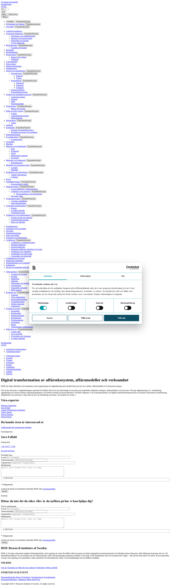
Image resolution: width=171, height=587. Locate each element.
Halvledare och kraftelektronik (23, 36)
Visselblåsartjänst (18, 302)
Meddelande (6, 465)
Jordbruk (9, 125)
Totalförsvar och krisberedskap (18, 215)
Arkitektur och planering (20, 191)
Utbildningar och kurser (15, 258)
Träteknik (15, 59)
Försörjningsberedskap (20, 220)
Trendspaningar (17, 320)
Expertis (9, 358)
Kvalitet (14, 276)
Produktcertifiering (18, 245)
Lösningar (10, 363)
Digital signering (17, 304)
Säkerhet (14, 281)
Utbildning (10, 367)
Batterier (19, 76)
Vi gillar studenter (18, 338)
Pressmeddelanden (8, 577)
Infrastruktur (11, 120)
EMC (13, 101)
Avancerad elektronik (14, 34)
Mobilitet (14, 170)
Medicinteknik (16, 118)
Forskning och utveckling (16, 229)
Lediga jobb (16, 332)
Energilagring (16, 73)
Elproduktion (16, 81)
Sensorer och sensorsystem (21, 38)
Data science (11, 64)
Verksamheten (11, 272)
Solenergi (20, 85)
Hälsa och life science (14, 111)
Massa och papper (18, 109)
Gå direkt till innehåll (9, 2)
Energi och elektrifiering (15, 71)
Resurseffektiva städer (19, 184)
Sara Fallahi (5, 408)
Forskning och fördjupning (16, 238)
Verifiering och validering (21, 252)
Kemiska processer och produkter (24, 132)
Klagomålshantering (19, 299)
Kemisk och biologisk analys (22, 130)
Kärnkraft (20, 83)
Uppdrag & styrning (19, 274)
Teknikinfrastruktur (13, 233)
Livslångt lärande (18, 210)
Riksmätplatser (17, 163)
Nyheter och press (13, 309)
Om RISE (10, 27)
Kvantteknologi (12, 137)
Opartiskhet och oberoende (21, 254)
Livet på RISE (16, 334)
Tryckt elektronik (18, 43)
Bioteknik (10, 50)
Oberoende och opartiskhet (21, 283)
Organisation (16, 285)
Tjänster (9, 360)
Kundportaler (6, 4)
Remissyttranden (17, 316)
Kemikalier (10, 128)
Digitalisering (11, 68)
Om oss (4, 568)
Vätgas (19, 78)
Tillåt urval (85, 318)
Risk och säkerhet (18, 222)
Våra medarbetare (18, 297)
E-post (3, 457)
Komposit (15, 151)
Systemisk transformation (16, 206)
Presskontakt (16, 313)
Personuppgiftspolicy (9, 579)
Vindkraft (20, 88)
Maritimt (9, 144)
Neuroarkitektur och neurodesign (29, 194)
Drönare (14, 99)
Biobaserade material (19, 156)
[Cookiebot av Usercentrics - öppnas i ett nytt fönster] (128, 268)
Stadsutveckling (12, 187)
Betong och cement (18, 57)
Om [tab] (123, 276)
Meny (4, 14)
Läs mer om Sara (7, 451)
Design (14, 208)
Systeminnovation (13, 199)
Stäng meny (13, 14)
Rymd (8, 179)
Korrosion (15, 158)
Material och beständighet (16, 146)
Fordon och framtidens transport (18, 94)
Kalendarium (16, 318)
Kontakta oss (11, 292)
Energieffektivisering (19, 92)
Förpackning (11, 106)
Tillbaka (5, 17)
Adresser (14, 295)
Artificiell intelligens (14, 31)
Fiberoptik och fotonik (20, 41)
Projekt (9, 365)
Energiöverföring (18, 90)
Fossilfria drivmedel (19, 48)
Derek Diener (6, 417)
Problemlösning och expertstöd (18, 263)
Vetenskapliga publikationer (22, 327)
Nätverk (9, 374)
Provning (9, 231)
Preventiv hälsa (17, 196)
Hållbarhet (15, 279)
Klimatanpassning (13, 135)
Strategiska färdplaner (14, 261)
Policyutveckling (12, 235)
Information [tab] (85, 276)
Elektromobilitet (17, 104)
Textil (13, 153)
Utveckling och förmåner (21, 336)
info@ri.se (36, 579)
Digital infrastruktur (14, 66)
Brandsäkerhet (11, 52)
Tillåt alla (121, 318)
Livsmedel (10, 142)
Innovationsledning (18, 203)
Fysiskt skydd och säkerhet (21, 218)
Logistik (14, 168)
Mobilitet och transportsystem (17, 165)
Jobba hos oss (11, 329)
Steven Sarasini (7, 415)
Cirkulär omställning (19, 201)
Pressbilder (15, 311)
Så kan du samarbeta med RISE (18, 267)
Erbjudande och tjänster (15, 24)
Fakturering (15, 306)
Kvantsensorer (16, 139)
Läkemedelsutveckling (20, 116)
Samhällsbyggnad (13, 182)
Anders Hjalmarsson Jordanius (13, 410)
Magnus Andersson (8, 405)
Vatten (13, 123)
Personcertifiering (18, 247)
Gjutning (14, 177)
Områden (10, 22)
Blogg (13, 325)
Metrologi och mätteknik (15, 160)
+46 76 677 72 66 (8, 446)
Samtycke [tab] (48, 276)
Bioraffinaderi (11, 45)
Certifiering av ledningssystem (23, 243)
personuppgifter (49, 489)
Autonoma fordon (18, 97)
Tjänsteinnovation (18, 213)
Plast (13, 149)
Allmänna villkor (24, 579)
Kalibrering (10, 265)
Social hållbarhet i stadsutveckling (24, 189)
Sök (2, 9)
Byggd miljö (11, 55)
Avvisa (49, 318)
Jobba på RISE (51, 568)
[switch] (71, 308)
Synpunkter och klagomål (21, 256)
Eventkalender (49, 577)
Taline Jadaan (6, 412)
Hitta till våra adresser (26, 568)
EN (5, 7)
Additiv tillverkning (19, 175)
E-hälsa (14, 113)
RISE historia (16, 290)
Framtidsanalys (12, 226)
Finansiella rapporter (19, 288)
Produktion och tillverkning (17, 172)
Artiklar (9, 372)
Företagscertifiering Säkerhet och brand (26, 249)
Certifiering (10, 240)
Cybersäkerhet (11, 62)
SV (2, 7)
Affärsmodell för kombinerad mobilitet (16, 427)
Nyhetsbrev (15, 322)
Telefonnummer (7, 460)
